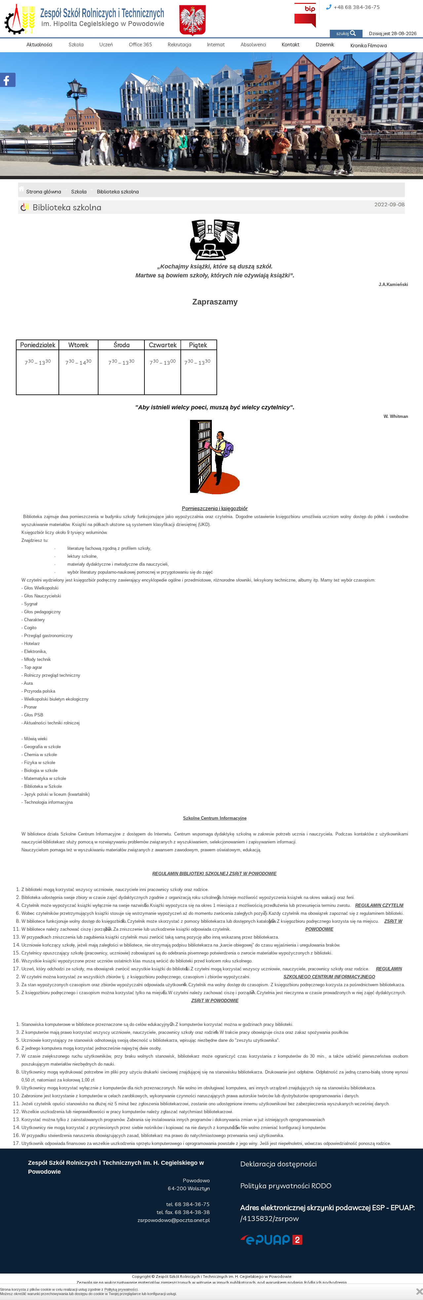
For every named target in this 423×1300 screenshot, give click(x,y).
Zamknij (419, 1291)
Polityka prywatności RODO (285, 1185)
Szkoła (76, 44)
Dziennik (325, 44)
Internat (216, 44)
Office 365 (140, 44)
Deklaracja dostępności (278, 1163)
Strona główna (43, 191)
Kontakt (290, 44)
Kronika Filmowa (369, 45)
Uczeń (106, 44)
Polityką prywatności (120, 1289)
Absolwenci (253, 44)
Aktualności (39, 44)
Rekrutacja (179, 44)
